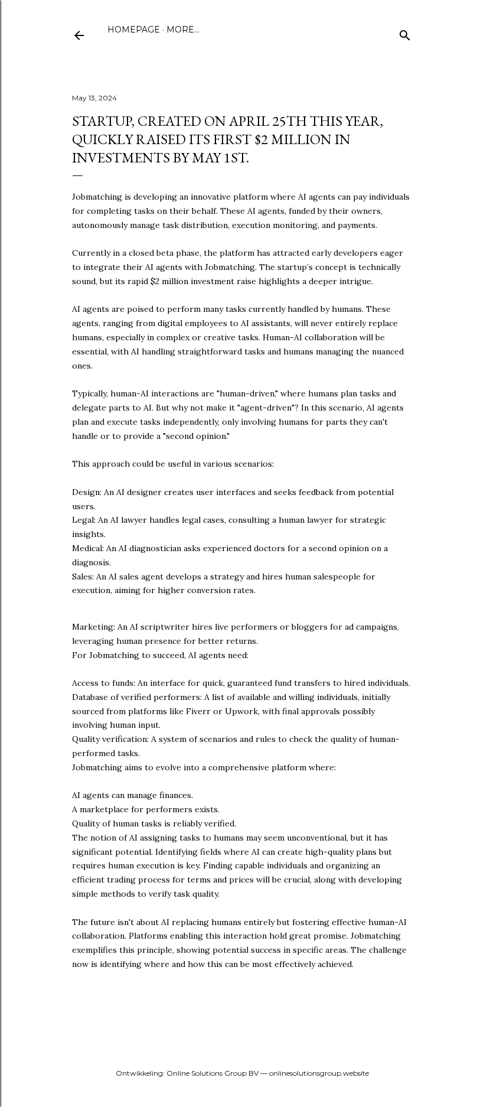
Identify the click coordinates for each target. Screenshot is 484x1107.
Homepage (133, 29)
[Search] (405, 32)
